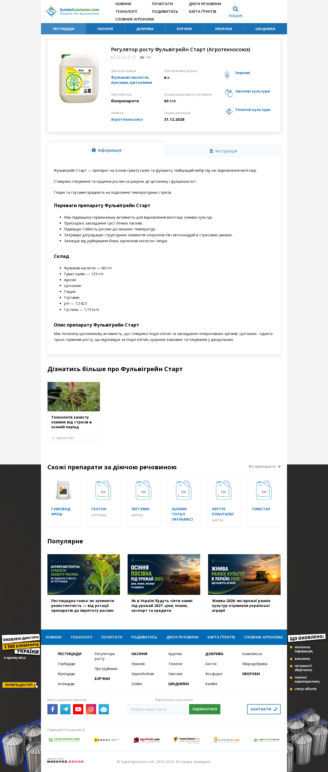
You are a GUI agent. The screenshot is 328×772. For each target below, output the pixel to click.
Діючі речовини (205, 3)
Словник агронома (134, 19)
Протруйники (106, 668)
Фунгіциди (66, 673)
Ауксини (119, 82)
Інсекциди (66, 683)
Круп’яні (175, 653)
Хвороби (223, 28)
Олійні (136, 683)
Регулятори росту (105, 656)
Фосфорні (213, 673)
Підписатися (204, 709)
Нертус (137, 515)
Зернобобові (142, 673)
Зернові (138, 663)
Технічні (175, 663)
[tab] (106, 150)
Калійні (211, 683)
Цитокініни (141, 82)
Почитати (162, 3)
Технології (126, 11)
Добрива (144, 28)
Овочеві (175, 673)
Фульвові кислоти (129, 77)
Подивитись (165, 11)
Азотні (211, 663)
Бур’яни (184, 28)
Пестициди (63, 28)
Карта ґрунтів (202, 11)
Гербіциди (66, 663)
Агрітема (98, 515)
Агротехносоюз (127, 119)
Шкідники (265, 28)
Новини (123, 3)
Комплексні (252, 653)
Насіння (105, 28)
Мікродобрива (254, 663)
